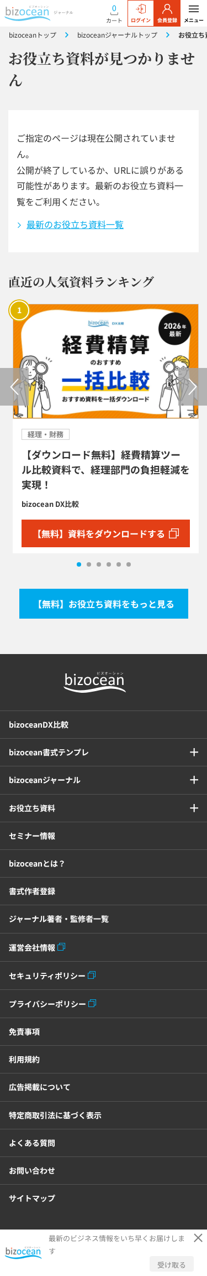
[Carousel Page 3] (99, 564)
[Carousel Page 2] (89, 564)
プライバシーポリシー (47, 1003)
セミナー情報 (32, 835)
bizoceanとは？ (37, 863)
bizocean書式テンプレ (49, 752)
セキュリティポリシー (47, 975)
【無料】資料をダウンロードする (99, 533)
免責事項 (24, 1031)
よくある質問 (32, 1142)
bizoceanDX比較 (38, 724)
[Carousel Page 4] (109, 564)
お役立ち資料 (32, 807)
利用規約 (24, 1059)
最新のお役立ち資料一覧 (75, 224)
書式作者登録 (32, 890)
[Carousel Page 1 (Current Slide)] (79, 564)
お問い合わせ (32, 1170)
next (192, 387)
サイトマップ (32, 1198)
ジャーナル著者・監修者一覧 (59, 918)
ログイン (141, 20)
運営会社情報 (32, 947)
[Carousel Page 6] (128, 564)
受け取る (171, 1264)
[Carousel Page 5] (118, 564)
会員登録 (167, 20)
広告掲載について (40, 1086)
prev (14, 387)
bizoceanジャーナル (45, 779)
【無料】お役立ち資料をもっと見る (103, 603)
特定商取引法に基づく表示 (55, 1115)
